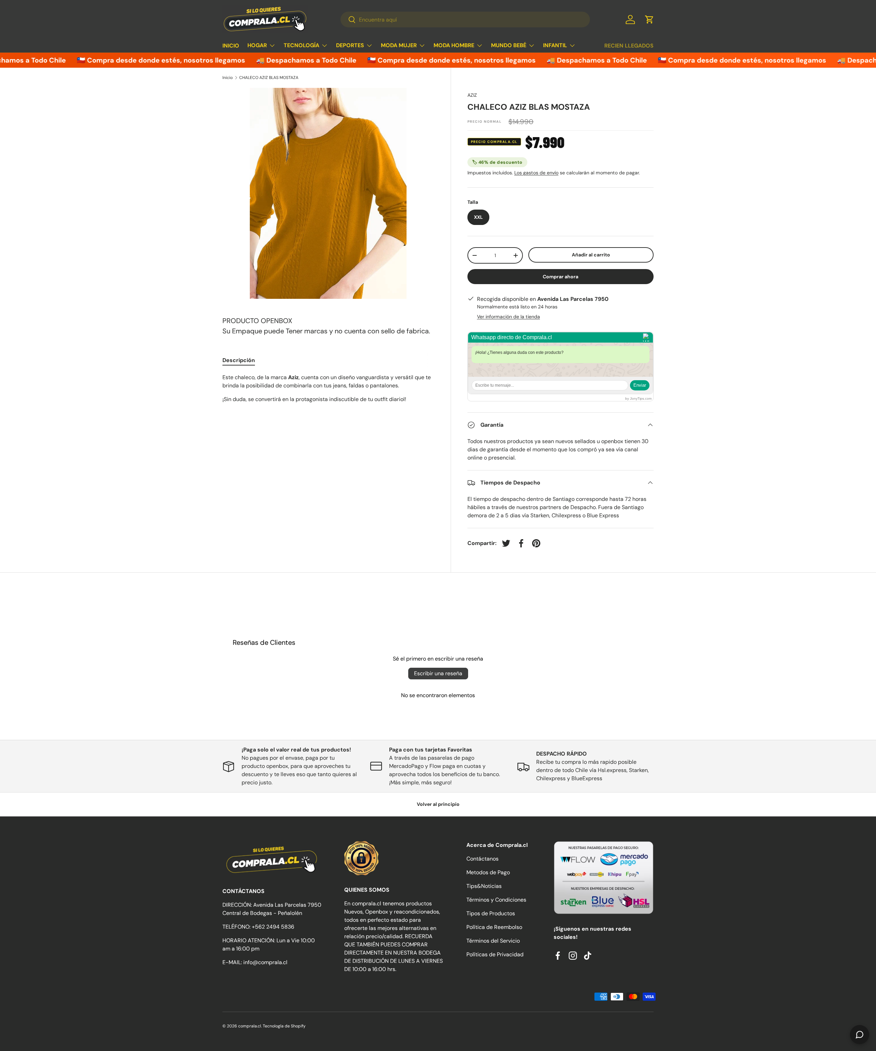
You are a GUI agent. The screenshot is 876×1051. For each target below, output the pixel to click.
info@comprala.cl (265, 962)
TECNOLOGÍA (301, 45)
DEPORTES (350, 45)
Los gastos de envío (536, 173)
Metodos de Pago (488, 872)
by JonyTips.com (638, 398)
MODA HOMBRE (454, 45)
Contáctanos (482, 858)
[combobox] (465, 19)
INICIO (230, 45)
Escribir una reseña (438, 673)
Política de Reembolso (494, 927)
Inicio (227, 78)
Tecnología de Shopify (284, 1026)
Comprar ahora (560, 277)
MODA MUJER (399, 45)
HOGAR (257, 45)
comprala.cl (249, 1026)
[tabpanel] (328, 388)
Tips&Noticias (484, 886)
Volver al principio (438, 804)
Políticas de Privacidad (495, 954)
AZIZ (472, 95)
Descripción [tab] (238, 360)
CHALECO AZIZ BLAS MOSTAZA (268, 78)
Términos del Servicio (493, 940)
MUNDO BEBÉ (508, 45)
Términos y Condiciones (496, 899)
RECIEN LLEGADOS (629, 45)
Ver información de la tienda (508, 317)
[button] (649, 19)
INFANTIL (555, 45)
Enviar (639, 385)
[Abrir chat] (859, 1034)
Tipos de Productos (490, 913)
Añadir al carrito (591, 255)
